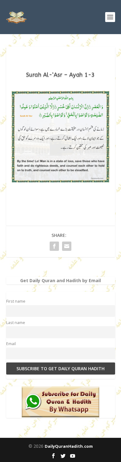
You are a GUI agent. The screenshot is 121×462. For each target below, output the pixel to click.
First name (15, 301)
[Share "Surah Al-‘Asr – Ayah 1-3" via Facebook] (54, 246)
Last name (15, 322)
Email (11, 343)
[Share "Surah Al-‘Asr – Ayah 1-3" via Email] (66, 246)
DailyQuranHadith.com (69, 446)
